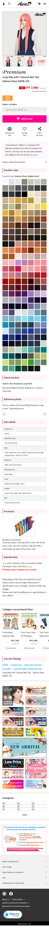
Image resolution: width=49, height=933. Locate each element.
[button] (4, 414)
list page (33, 155)
